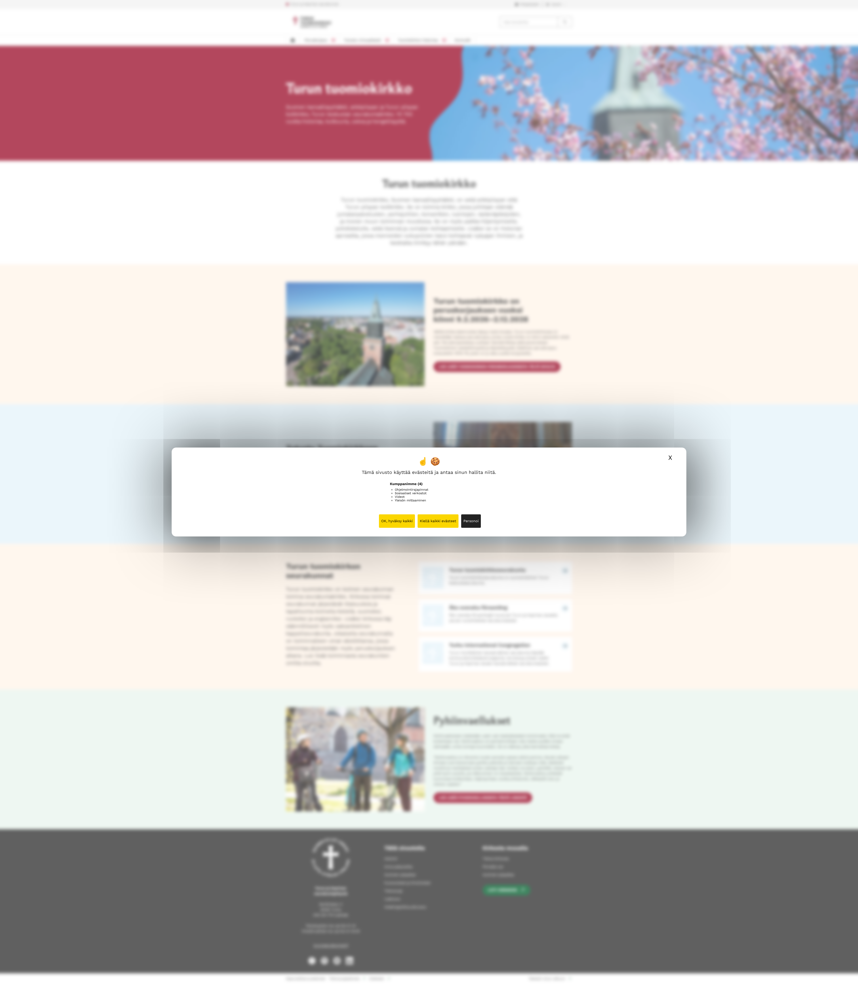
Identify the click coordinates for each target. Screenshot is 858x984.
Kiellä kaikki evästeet (438, 521)
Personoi (471, 521)
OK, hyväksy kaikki (397, 521)
